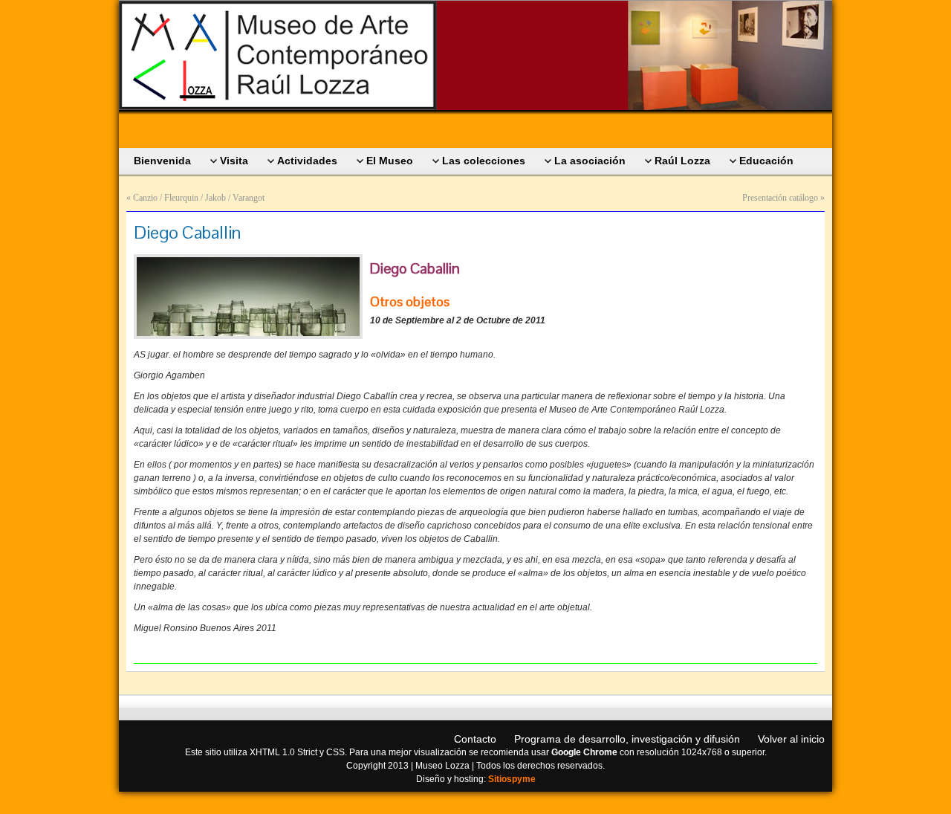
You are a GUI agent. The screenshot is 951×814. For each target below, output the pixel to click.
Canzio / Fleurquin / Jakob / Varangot (198, 198)
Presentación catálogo (780, 198)
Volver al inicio (791, 739)
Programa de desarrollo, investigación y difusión (627, 739)
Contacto (475, 739)
